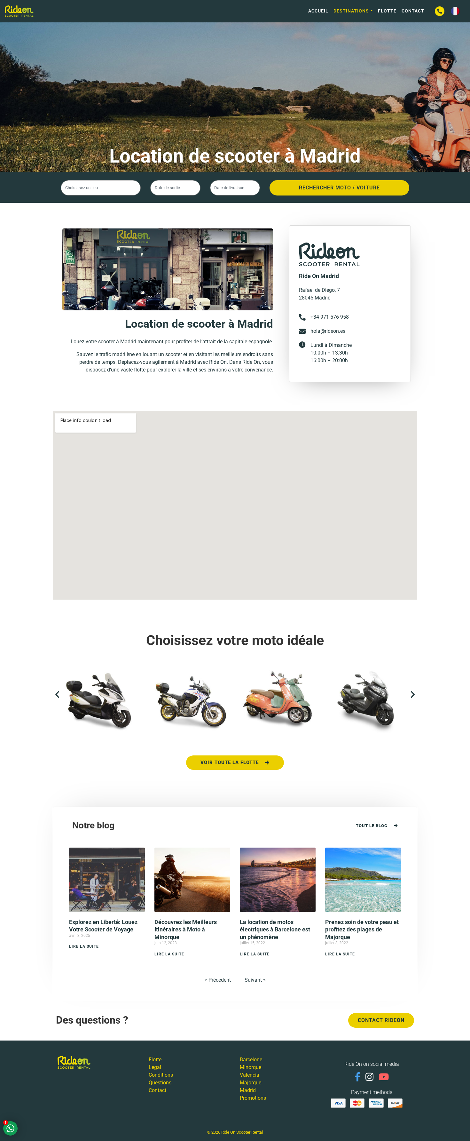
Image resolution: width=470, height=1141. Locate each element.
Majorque (250, 1083)
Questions (160, 1083)
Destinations (351, 11)
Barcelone (251, 1060)
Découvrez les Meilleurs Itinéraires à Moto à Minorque (185, 929)
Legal (155, 1067)
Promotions (253, 1098)
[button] (57, 694)
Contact (413, 11)
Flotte (387, 11)
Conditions (161, 1075)
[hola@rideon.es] (302, 331)
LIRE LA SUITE (84, 946)
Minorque (250, 1067)
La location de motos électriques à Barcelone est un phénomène (275, 929)
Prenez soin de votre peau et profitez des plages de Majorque (362, 929)
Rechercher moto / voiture (339, 188)
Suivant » (255, 980)
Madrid (248, 1090)
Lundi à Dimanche (331, 345)
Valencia (249, 1075)
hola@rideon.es (327, 331)
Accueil (318, 11)
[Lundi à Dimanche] (302, 344)
